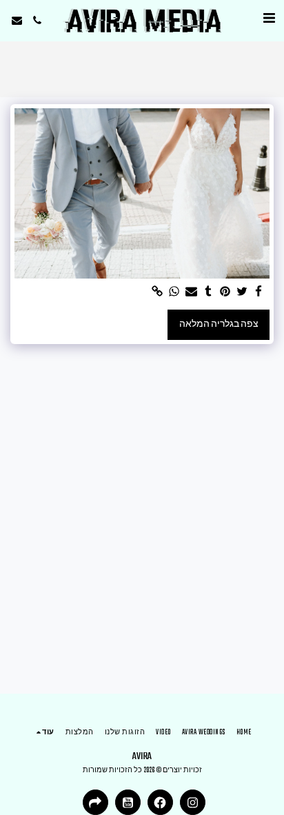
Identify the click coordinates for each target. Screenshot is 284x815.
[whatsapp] (174, 292)
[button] (269, 19)
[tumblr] (208, 292)
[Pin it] (225, 292)
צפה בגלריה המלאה (218, 325)
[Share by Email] (191, 292)
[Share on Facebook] (259, 292)
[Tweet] (242, 292)
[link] (158, 292)
